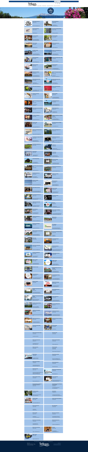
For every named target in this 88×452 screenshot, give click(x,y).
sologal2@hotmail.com (55, 192)
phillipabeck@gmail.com (55, 431)
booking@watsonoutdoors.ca (56, 119)
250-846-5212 (37, 441)
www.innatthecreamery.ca (55, 271)
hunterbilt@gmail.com (35, 177)
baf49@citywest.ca (35, 47)
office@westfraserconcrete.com (56, 417)
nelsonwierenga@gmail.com (36, 25)
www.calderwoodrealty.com (55, 97)
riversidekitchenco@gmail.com (36, 278)
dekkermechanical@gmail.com (36, 112)
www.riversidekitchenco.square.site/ (37, 277)
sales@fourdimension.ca (36, 141)
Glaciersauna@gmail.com (55, 156)
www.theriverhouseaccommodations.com (38, 372)
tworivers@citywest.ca (35, 395)
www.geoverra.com (54, 148)
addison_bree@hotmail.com (55, 90)
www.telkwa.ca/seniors (35, 336)
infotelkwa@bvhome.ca (35, 83)
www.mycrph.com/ (35, 104)
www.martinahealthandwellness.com (56, 213)
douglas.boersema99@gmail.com (56, 359)
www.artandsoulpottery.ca (36, 39)
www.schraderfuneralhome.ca (36, 292)
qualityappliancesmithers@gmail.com (57, 257)
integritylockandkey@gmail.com (56, 178)
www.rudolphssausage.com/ (55, 285)
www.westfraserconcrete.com (56, 416)
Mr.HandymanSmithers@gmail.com (56, 228)
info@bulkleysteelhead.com (36, 76)
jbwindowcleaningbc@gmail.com (37, 184)
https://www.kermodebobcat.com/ (37, 198)
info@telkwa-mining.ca (35, 358)
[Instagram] (57, 3)
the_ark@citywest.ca (54, 388)
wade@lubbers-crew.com (36, 206)
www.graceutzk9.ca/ (35, 162)
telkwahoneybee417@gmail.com (56, 351)
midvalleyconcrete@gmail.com (36, 220)
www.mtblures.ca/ (54, 206)
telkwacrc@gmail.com (35, 344)
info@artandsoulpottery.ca (36, 40)
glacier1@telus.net (35, 155)
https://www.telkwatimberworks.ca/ (56, 380)
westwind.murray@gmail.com (56, 424)
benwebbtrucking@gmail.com (36, 54)
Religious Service (52, 17)
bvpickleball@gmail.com (36, 90)
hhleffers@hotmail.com (35, 170)
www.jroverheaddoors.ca (55, 184)
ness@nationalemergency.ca (36, 235)
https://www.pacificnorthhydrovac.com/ (57, 249)
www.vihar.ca (34, 409)
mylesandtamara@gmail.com (36, 402)
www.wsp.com (34, 416)
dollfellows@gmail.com (55, 344)
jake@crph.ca (34, 105)
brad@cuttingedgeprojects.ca (56, 105)
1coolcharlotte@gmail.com (36, 307)
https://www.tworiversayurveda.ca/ (37, 394)
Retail (55, 17)
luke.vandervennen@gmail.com (56, 293)
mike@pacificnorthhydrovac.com (56, 250)
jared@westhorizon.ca (35, 424)
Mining (43, 17)
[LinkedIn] (59, 3)
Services (62, 17)
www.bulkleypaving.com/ (55, 68)
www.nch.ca (53, 235)
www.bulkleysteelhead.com (36, 75)
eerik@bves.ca (57, 76)
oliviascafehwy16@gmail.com (36, 242)
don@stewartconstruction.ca (36, 322)
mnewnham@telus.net (35, 213)
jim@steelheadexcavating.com (56, 315)
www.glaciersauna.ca (55, 155)
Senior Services (58, 17)
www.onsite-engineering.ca (55, 242)
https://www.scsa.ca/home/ (36, 299)
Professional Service (47, 17)
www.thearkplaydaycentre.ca (55, 387)
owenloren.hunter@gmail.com (36, 249)
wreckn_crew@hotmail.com (36, 431)
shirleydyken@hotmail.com (36, 119)
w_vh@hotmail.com (54, 40)
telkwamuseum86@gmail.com (56, 358)
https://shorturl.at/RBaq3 (36, 306)
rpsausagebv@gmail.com (55, 286)
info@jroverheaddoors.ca (55, 185)
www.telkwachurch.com (36, 343)
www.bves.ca (54, 75)
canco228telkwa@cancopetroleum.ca (57, 395)
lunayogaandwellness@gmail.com (56, 214)
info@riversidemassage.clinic (56, 279)
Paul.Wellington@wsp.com (36, 417)
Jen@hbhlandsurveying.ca (55, 163)
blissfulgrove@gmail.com (55, 54)
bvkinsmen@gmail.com (55, 83)
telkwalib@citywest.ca (55, 366)
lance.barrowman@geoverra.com (56, 149)
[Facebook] (56, 3)
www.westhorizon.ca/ (35, 423)
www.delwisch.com (54, 111)
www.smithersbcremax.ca (36, 263)
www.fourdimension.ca (35, 140)
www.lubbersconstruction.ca (36, 205)
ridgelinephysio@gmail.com (55, 264)
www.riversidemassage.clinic (56, 278)
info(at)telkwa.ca (44, 441)
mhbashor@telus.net (54, 47)
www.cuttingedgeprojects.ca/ (55, 104)
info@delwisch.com (54, 112)
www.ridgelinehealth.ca (36, 212)
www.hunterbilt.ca (35, 176)
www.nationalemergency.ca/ (36, 234)
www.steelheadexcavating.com (56, 314)
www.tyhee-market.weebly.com (56, 394)
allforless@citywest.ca (55, 25)
